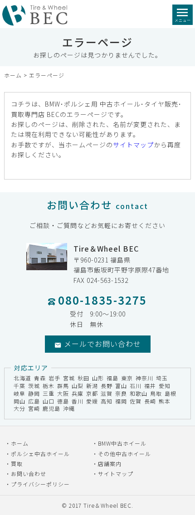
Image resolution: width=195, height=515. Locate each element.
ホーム (13, 75)
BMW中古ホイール (122, 443)
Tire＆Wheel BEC (107, 505)
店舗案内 (110, 463)
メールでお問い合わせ (102, 343)
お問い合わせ (28, 473)
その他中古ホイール (124, 453)
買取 (17, 463)
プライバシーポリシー (40, 484)
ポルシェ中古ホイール (40, 453)
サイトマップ (133, 144)
